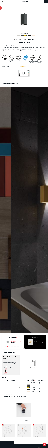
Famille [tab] (7, 442)
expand (4, 52)
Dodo (25, 39)
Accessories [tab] (21, 442)
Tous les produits (17, 39)
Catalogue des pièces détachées (10, 83)
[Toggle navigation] (2, 1)
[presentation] (1, 210)
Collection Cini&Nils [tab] (38, 442)
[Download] (39, 382)
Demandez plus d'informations (10, 80)
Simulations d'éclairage (34, 80)
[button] (7, 346)
